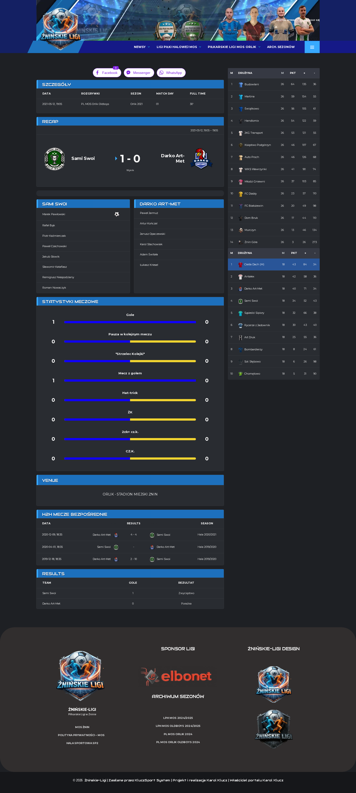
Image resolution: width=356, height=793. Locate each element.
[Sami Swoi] (54, 158)
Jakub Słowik (51, 256)
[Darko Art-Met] (201, 158)
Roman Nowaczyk (54, 287)
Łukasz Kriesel (149, 265)
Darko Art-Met (102, 534)
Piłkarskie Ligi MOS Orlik (232, 47)
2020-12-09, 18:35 (52, 534)
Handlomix (252, 120)
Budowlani (252, 84)
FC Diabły (251, 193)
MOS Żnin (82, 727)
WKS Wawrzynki (256, 169)
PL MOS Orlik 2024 (178, 734)
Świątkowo (252, 108)
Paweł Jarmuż (149, 213)
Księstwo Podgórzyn (258, 145)
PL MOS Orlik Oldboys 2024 (178, 742)
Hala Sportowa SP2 (82, 743)
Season (207, 523)
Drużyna (245, 73)
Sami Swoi (163, 534)
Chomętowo (252, 373)
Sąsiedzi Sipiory (254, 312)
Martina (250, 96)
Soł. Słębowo (252, 361)
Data (46, 523)
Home (113, 523)
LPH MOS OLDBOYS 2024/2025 (178, 726)
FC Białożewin (254, 205)
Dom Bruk (251, 218)
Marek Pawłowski (53, 214)
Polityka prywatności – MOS (81, 735)
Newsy (140, 47)
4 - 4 (134, 534)
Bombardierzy (253, 349)
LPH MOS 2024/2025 (178, 718)
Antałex (249, 276)
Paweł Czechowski (54, 246)
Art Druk (249, 337)
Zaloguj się (312, 20)
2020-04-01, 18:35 (52, 547)
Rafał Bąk (48, 225)
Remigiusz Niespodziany (58, 277)
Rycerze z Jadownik (257, 325)
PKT (293, 73)
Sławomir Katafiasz (54, 266)
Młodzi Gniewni (255, 181)
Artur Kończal (148, 223)
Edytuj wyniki (285, 20)
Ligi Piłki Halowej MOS (177, 47)
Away (153, 523)
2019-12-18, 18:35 (51, 559)
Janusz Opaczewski (152, 234)
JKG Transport (254, 132)
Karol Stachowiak (151, 244)
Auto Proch (252, 157)
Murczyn (250, 230)
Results (133, 523)
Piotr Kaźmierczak (54, 235)
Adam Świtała (149, 254)
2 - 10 (134, 559)
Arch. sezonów (281, 47)
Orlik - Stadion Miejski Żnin (130, 494)
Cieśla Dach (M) (254, 264)
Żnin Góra (251, 242)
